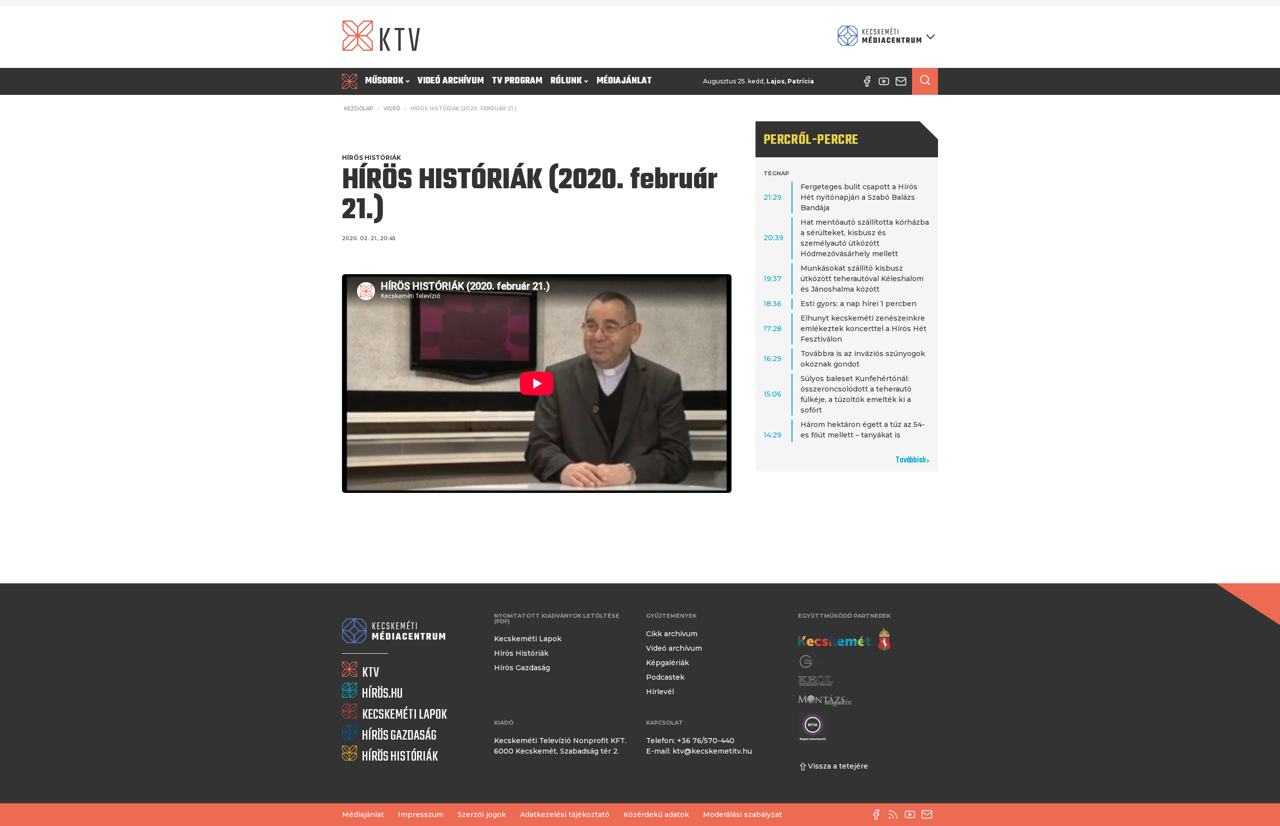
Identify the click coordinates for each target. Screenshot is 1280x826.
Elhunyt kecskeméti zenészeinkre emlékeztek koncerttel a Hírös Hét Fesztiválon (863, 329)
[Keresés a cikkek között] (925, 81)
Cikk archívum (672, 633)
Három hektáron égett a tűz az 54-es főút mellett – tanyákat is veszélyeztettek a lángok (862, 435)
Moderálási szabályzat (742, 814)
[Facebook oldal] (878, 815)
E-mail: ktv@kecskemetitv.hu (699, 751)
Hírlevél (660, 691)
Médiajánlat (624, 81)
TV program (517, 81)
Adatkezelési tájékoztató (565, 814)
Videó (392, 108)
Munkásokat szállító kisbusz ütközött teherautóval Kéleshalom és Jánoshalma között (862, 279)
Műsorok (384, 81)
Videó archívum (451, 81)
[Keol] (815, 681)
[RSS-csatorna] (895, 815)
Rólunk (566, 81)
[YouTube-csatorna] (912, 815)
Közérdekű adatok (656, 814)
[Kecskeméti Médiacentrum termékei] (884, 36)
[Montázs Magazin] (825, 700)
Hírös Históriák (371, 157)
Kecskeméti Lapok (528, 638)
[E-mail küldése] (929, 815)
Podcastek (665, 677)
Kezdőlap (359, 108)
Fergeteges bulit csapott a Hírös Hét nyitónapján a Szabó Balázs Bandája (859, 197)
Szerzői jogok (482, 814)
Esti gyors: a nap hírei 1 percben (858, 303)
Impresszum (421, 814)
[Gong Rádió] (812, 661)
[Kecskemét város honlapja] (844, 640)
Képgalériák (667, 662)
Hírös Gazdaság (522, 667)
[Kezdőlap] (351, 81)
